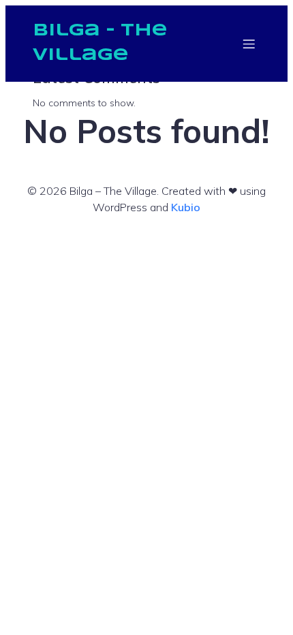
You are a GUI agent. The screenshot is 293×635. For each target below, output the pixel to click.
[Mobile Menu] (248, 43)
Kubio (185, 207)
